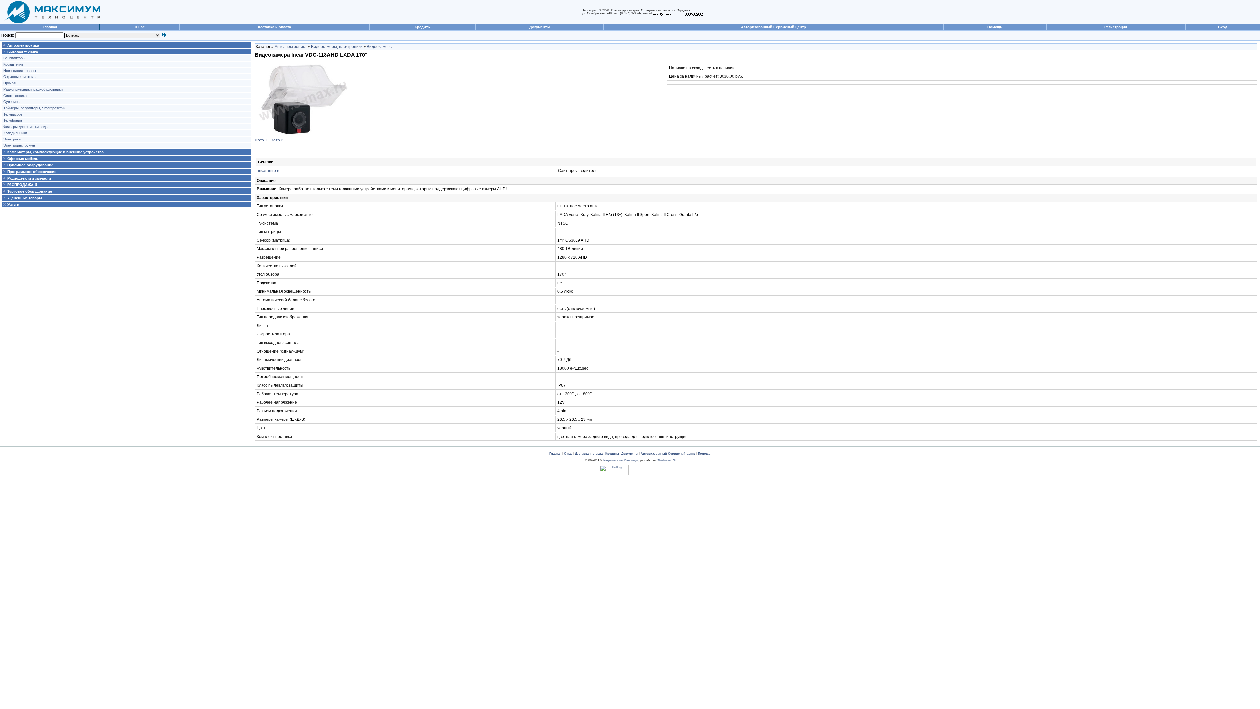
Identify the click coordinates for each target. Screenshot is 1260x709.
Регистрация (1115, 27)
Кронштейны (13, 64)
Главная (50, 27)
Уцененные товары (24, 198)
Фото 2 (276, 140)
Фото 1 (261, 140)
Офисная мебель (22, 159)
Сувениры (11, 102)
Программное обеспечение (31, 172)
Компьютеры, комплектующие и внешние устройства (55, 152)
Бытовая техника (22, 52)
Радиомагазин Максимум (620, 460)
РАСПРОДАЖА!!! (22, 185)
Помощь (994, 27)
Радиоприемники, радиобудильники (33, 89)
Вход (1222, 27)
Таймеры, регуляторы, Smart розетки (34, 108)
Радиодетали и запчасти (29, 178)
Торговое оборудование (29, 191)
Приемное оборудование (30, 165)
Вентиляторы (14, 58)
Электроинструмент (20, 145)
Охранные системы (19, 77)
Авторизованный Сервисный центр (773, 27)
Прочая (9, 83)
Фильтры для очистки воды (25, 127)
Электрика (12, 139)
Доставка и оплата (274, 27)
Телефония (12, 120)
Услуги (13, 204)
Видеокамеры (380, 46)
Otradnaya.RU (666, 460)
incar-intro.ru (269, 170)
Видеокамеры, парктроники (337, 46)
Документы (539, 27)
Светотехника (15, 95)
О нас (140, 27)
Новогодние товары (19, 71)
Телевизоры (13, 114)
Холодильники (15, 133)
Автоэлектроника (23, 45)
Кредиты (422, 27)
